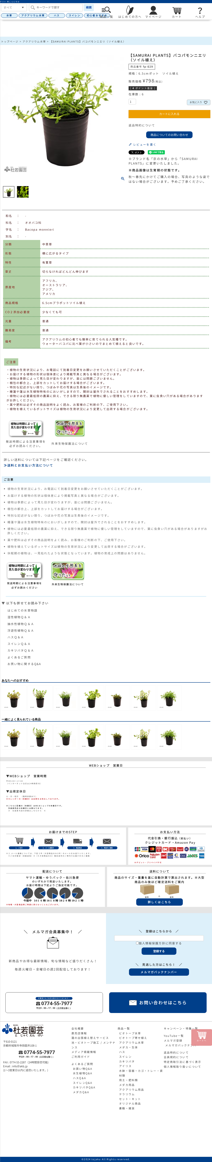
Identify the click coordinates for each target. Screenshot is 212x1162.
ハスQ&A (79, 1078)
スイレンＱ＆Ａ (19, 644)
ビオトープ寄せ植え (133, 1038)
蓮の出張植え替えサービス (90, 1038)
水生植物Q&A (82, 1073)
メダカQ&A (81, 1092)
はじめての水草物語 (22, 610)
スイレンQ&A (82, 1083)
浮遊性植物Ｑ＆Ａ (20, 630)
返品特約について (142, 125)
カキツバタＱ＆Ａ (20, 650)
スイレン (74, 15)
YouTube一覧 (174, 1036)
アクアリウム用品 (131, 1090)
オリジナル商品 (130, 1103)
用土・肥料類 (128, 1080)
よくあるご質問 (19, 657)
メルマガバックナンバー (182, 1045)
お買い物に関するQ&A (24, 664)
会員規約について (176, 1057)
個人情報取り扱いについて (182, 1067)
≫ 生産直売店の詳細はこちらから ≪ (26, 810)
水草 (9, 15)
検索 (89, 7)
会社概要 (77, 1028)
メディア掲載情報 (83, 1052)
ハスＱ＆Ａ (15, 637)
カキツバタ (127, 1061)
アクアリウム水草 (33, 15)
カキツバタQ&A (84, 1087)
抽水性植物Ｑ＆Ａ (20, 624)
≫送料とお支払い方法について (28, 465)
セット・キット (130, 1099)
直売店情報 (79, 1033)
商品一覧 (124, 1028)
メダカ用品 (127, 1085)
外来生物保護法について (69, 444)
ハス (57, 15)
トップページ (10, 41)
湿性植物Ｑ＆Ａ (19, 617)
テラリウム (127, 1094)
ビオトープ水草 (130, 1033)
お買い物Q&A (82, 1069)
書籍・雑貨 (127, 1108)
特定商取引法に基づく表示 (182, 1062)
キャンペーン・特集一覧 (181, 1028)
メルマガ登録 (173, 1040)
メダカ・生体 (128, 1047)
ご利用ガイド (80, 1057)
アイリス (125, 1066)
